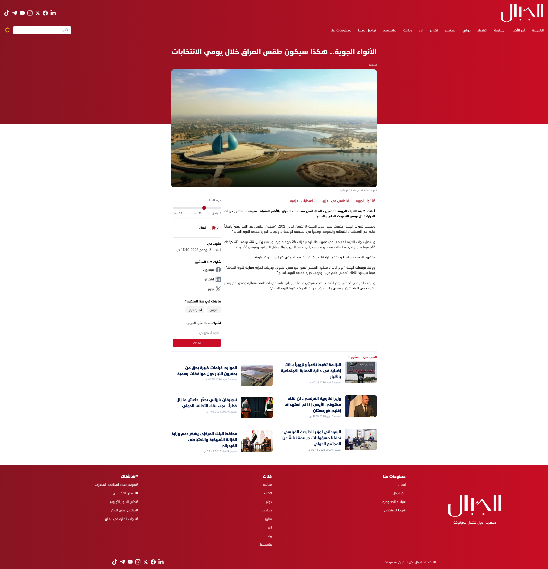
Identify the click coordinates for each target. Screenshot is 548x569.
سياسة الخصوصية (394, 501)
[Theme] (7, 30)
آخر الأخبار (518, 30)
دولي (466, 30)
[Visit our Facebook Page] (45, 13)
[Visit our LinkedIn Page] (53, 13)
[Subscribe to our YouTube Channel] (22, 13)
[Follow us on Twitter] (37, 13)
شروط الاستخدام (395, 510)
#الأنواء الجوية (365, 200)
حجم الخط (215, 200)
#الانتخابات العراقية (303, 200)
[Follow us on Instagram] (30, 13)
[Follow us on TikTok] (6, 13)
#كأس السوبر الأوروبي (123, 501)
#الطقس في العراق (335, 200)
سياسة (499, 30)
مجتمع (450, 30)
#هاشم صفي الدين (124, 510)
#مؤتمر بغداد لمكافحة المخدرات (116, 484)
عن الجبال (399, 493)
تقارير (434, 30)
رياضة (407, 30)
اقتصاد (482, 30)
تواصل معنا (367, 30)
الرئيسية (538, 30)
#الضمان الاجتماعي (125, 493)
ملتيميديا (389, 30)
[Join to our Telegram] (14, 13)
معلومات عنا (341, 30)
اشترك (197, 343)
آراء (421, 30)
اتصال (402, 484)
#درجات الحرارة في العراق (121, 519)
